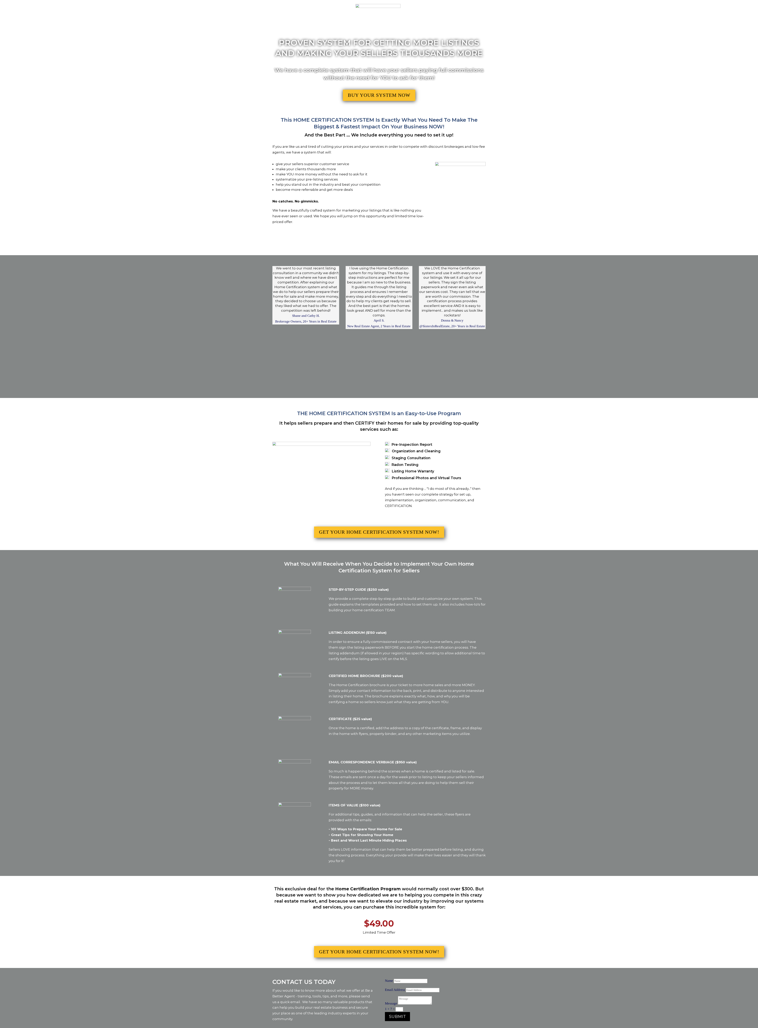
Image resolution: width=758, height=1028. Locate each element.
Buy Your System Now (379, 95)
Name (389, 981)
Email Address (395, 990)
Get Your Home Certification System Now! (379, 532)
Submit (397, 1016)
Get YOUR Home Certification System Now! (379, 951)
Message (391, 1003)
